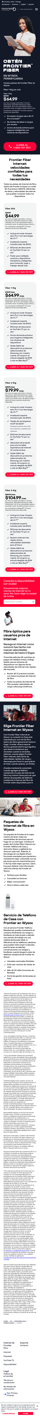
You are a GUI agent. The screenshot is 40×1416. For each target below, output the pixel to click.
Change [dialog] (18, 2)
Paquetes (8, 1356)
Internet (7, 1352)
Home (6, 1321)
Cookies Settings (9, 1413)
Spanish (31, 4)
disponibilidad (20, 1321)
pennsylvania (9, 1323)
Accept (25, 1413)
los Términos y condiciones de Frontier (16, 1250)
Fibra (6, 1348)
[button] (33, 601)
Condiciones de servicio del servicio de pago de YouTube (20, 1258)
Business (15, 4)
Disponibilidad (10, 1364)
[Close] (37, 1406)
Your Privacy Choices (12, 1394)
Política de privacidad (8, 1375)
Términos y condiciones (9, 1381)
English (23, 4)
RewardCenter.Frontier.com (13, 1015)
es (11, 1321)
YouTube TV (9, 1360)
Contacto (24, 1345)
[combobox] (17, 602)
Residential (5, 4)
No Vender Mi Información (10, 1388)
